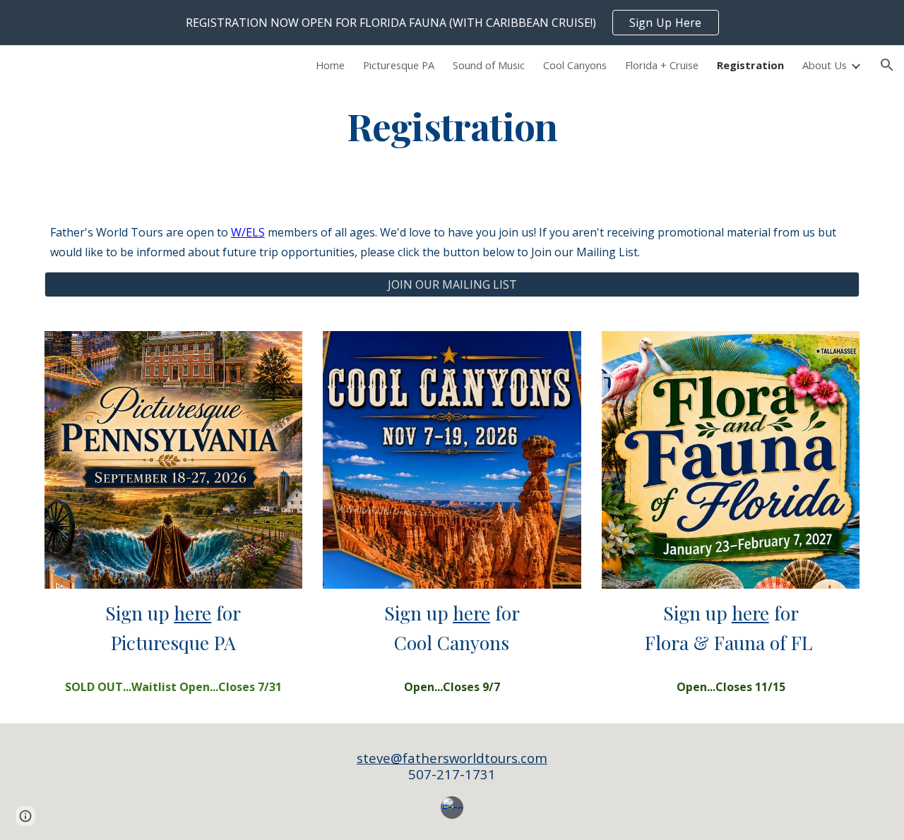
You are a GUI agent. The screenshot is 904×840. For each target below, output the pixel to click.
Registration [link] (750, 65)
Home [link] (330, 65)
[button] (887, 65)
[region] (452, 22)
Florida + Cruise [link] (661, 65)
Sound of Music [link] (489, 65)
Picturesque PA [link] (398, 65)
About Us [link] (824, 65)
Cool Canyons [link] (575, 65)
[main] (452, 125)
